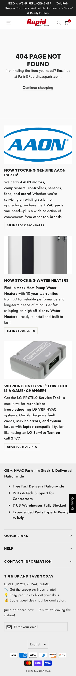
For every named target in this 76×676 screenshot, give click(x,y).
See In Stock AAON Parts (25, 225)
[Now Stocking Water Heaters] (38, 255)
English (35, 644)
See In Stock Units (21, 331)
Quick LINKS (16, 535)
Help (8, 548)
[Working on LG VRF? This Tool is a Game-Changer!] (38, 360)
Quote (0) (73, 503)
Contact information (28, 561)
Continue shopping (38, 87)
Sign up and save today (29, 576)
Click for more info (22, 447)
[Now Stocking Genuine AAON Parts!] (38, 144)
